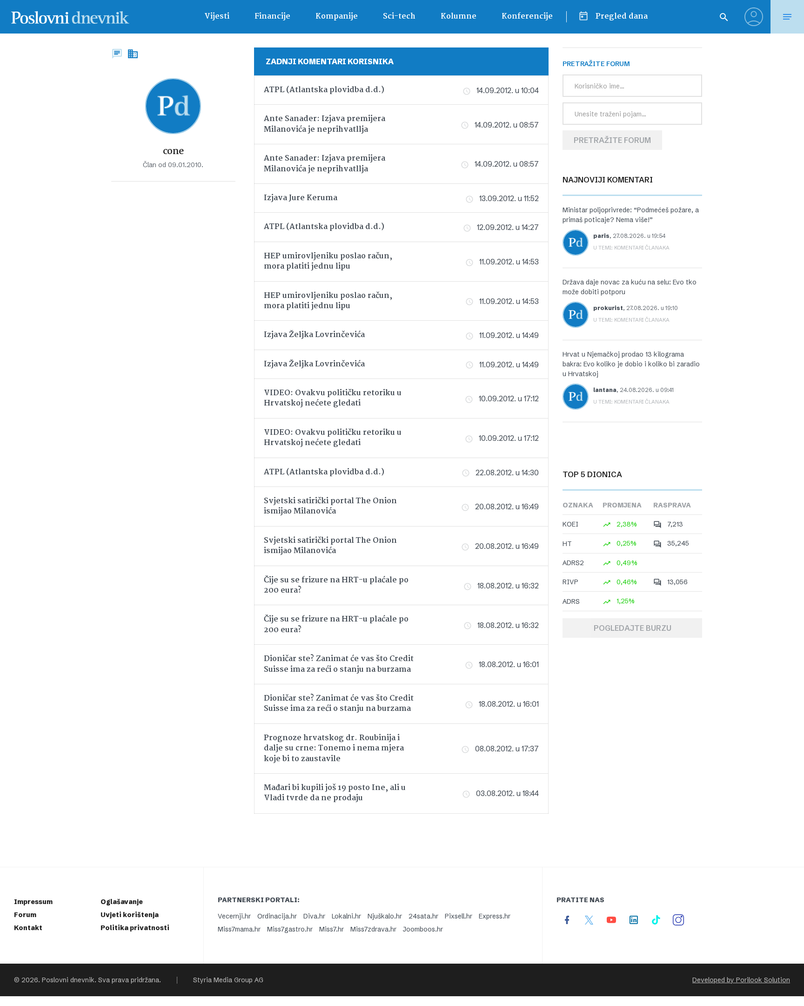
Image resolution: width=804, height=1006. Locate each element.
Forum (25, 915)
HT (567, 544)
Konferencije (527, 16)
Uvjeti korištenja (129, 915)
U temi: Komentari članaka (631, 247)
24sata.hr (423, 916)
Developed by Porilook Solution (741, 980)
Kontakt (28, 928)
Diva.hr (314, 916)
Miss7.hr (331, 929)
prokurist (608, 307)
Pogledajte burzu (632, 628)
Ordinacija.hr (277, 916)
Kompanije (336, 16)
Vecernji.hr (234, 916)
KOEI (570, 524)
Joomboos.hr (423, 929)
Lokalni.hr (346, 916)
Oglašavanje (121, 902)
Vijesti (216, 16)
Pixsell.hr (458, 916)
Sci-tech (399, 16)
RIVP (570, 582)
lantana (604, 389)
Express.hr (494, 916)
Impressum (33, 902)
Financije (272, 16)
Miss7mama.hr (239, 929)
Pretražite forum (612, 140)
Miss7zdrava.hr (373, 929)
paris (601, 235)
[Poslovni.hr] (70, 17)
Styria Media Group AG (228, 980)
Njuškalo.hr (385, 916)
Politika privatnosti (134, 928)
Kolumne (458, 16)
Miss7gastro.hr (290, 929)
